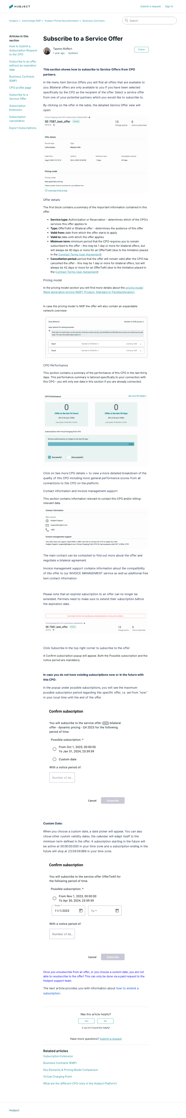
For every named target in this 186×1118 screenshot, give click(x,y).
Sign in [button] (169, 6)
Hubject (13, 20)
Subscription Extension (17, 108)
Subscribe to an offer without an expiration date (22, 65)
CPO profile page (20, 87)
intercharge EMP (31, 20)
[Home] (19, 6)
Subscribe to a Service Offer (18, 97)
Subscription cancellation (17, 119)
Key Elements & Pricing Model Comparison (70, 1070)
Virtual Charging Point (57, 1076)
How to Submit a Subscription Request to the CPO (23, 50)
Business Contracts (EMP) (21, 78)
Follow (141, 49)
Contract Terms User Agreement (79, 254)
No (105, 1021)
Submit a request (150, 6)
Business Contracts (94, 20)
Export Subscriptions (22, 128)
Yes (86, 1021)
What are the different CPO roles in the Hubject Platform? (80, 1083)
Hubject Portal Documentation (62, 20)
